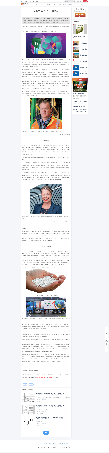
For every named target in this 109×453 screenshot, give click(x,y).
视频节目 (64, 4)
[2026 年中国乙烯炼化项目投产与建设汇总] (76, 67)
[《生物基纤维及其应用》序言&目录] (80, 29)
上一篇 (24, 384)
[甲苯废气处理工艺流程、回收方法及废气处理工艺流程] (28, 421)
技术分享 (42, 4)
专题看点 (70, 4)
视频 (30, 1)
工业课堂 (53, 4)
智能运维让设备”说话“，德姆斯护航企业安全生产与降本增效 (85, 109)
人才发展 (63, 443)
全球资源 (67, 443)
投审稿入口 (85, 1)
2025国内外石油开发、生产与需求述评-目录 (82, 101)
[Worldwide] (87, 3)
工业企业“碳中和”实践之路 (78, 93)
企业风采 (75, 4)
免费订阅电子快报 (80, 15)
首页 (32, 4)
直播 (33, 1)
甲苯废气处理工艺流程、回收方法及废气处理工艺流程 (49, 418)
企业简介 (54, 443)
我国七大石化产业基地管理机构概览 (83, 55)
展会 (37, 1)
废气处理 (37, 425)
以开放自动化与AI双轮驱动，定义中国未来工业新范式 (84, 103)
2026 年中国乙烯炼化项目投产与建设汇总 (83, 67)
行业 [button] (26, 1)
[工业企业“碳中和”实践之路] (80, 86)
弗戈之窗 (45, 443)
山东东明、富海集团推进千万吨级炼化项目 (83, 61)
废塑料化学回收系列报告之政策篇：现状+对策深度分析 (50, 406)
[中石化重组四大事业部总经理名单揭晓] (76, 43)
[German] (84, 3)
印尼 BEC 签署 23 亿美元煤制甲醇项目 (83, 73)
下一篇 (31, 384)
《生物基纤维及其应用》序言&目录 (80, 37)
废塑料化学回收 (38, 401)
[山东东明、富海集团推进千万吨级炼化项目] (76, 61)
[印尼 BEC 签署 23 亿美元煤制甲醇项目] (76, 73)
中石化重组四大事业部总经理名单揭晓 (83, 43)
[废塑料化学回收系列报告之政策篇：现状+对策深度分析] (28, 409)
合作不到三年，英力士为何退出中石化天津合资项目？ (83, 49)
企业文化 (59, 443)
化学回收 (41, 413)
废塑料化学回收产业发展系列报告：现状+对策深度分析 (50, 394)
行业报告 (59, 4)
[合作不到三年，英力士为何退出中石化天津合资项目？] (76, 49)
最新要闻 (37, 4)
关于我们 (81, 4)
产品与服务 (50, 443)
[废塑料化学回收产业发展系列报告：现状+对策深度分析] (28, 397)
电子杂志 (48, 4)
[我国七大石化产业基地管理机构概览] (76, 55)
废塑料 (37, 413)
